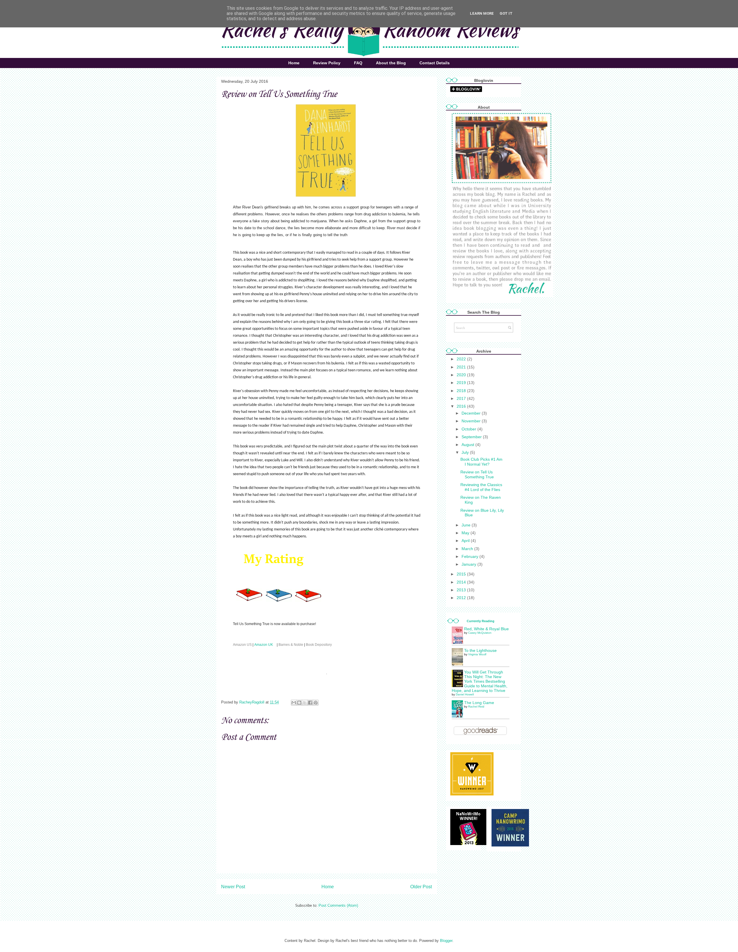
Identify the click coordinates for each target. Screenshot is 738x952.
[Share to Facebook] (310, 702)
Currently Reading (480, 621)
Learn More (482, 13)
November (472, 421)
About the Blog (391, 63)
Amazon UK (263, 645)
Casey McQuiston (480, 632)
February (470, 556)
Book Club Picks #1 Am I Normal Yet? (481, 461)
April (466, 540)
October (469, 429)
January (469, 564)
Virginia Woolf (477, 654)
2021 (462, 367)
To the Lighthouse (480, 650)
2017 (462, 398)
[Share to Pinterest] (316, 702)
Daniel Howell (465, 694)
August (468, 444)
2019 (462, 382)
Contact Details (434, 63)
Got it (506, 13)
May (466, 532)
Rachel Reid (476, 706)
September (472, 436)
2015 (462, 574)
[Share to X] (305, 702)
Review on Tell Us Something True (477, 474)
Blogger (446, 940)
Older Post (421, 886)
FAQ (358, 63)
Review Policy (326, 63)
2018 (462, 390)
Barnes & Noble (290, 645)
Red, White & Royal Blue (486, 628)
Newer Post (233, 886)
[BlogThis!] (299, 702)
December (472, 413)
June (467, 525)
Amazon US (243, 645)
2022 (462, 359)
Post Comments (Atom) (338, 905)
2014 (462, 582)
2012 (462, 597)
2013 (462, 590)
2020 (462, 374)
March (468, 548)
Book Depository (319, 645)
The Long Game (479, 702)
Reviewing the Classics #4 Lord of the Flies (481, 487)
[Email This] (294, 702)
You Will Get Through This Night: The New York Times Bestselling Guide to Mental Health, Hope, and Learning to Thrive (479, 681)
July (466, 452)
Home (294, 63)
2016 (462, 406)
